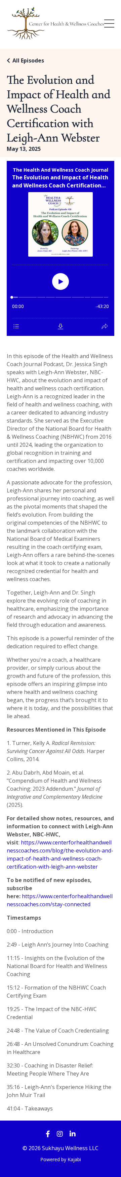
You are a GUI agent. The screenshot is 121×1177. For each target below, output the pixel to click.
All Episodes (28, 60)
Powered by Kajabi (60, 1159)
